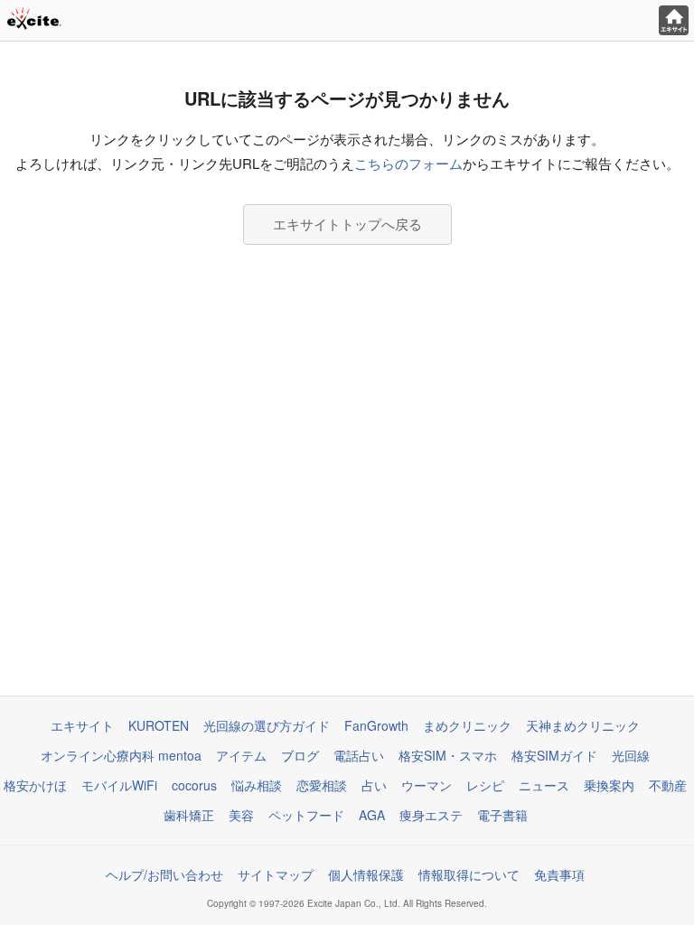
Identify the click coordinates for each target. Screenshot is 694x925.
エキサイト (82, 725)
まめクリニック (467, 725)
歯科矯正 (189, 815)
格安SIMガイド (554, 755)
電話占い (358, 755)
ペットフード (306, 815)
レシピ (485, 785)
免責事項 (559, 874)
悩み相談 (256, 785)
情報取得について (469, 874)
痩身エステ (431, 815)
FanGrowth (376, 725)
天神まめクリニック (583, 725)
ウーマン (426, 785)
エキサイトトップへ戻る (347, 223)
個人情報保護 (366, 874)
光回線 (631, 755)
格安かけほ (35, 785)
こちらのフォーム (408, 163)
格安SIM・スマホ (448, 755)
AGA (372, 815)
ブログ (300, 755)
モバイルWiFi (119, 785)
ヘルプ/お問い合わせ (164, 874)
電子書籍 (502, 815)
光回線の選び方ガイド (266, 725)
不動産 (668, 785)
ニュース (544, 785)
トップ (674, 20)
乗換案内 (609, 785)
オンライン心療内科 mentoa (121, 755)
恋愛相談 (321, 785)
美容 (241, 815)
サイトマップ (276, 874)
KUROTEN (158, 725)
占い (374, 785)
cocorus (194, 785)
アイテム (241, 755)
